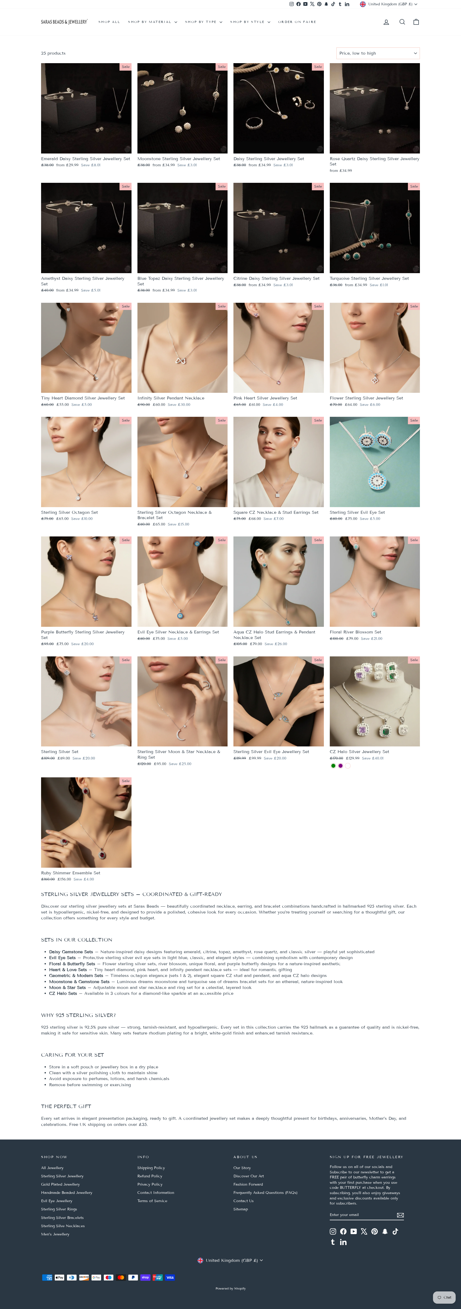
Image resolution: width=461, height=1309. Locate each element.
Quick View (86, 147)
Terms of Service (152, 1201)
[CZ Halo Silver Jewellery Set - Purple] (340, 765)
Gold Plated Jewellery (60, 1184)
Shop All (109, 22)
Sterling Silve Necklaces (63, 1226)
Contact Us (243, 1201)
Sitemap (240, 1209)
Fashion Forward (248, 1184)
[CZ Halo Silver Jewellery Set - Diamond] (347, 765)
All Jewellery (52, 1168)
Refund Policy (149, 1176)
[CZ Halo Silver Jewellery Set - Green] (333, 765)
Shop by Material (150, 22)
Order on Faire (297, 22)
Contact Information (155, 1192)
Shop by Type (201, 22)
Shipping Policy (151, 1168)
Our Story (242, 1168)
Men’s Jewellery (55, 1234)
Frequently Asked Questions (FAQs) (265, 1192)
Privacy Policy (149, 1184)
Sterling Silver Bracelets (62, 1217)
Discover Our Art (248, 1176)
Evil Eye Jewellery (56, 1201)
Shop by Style (248, 22)
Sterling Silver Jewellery (62, 1176)
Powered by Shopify (231, 1288)
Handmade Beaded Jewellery (66, 1192)
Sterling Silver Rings (59, 1209)
